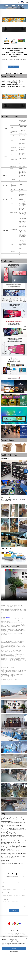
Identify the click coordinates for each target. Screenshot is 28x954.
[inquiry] (26, 471)
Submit (14, 911)
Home (3, 8)
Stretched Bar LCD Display (18, 8)
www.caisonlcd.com (19, 676)
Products (8, 8)
